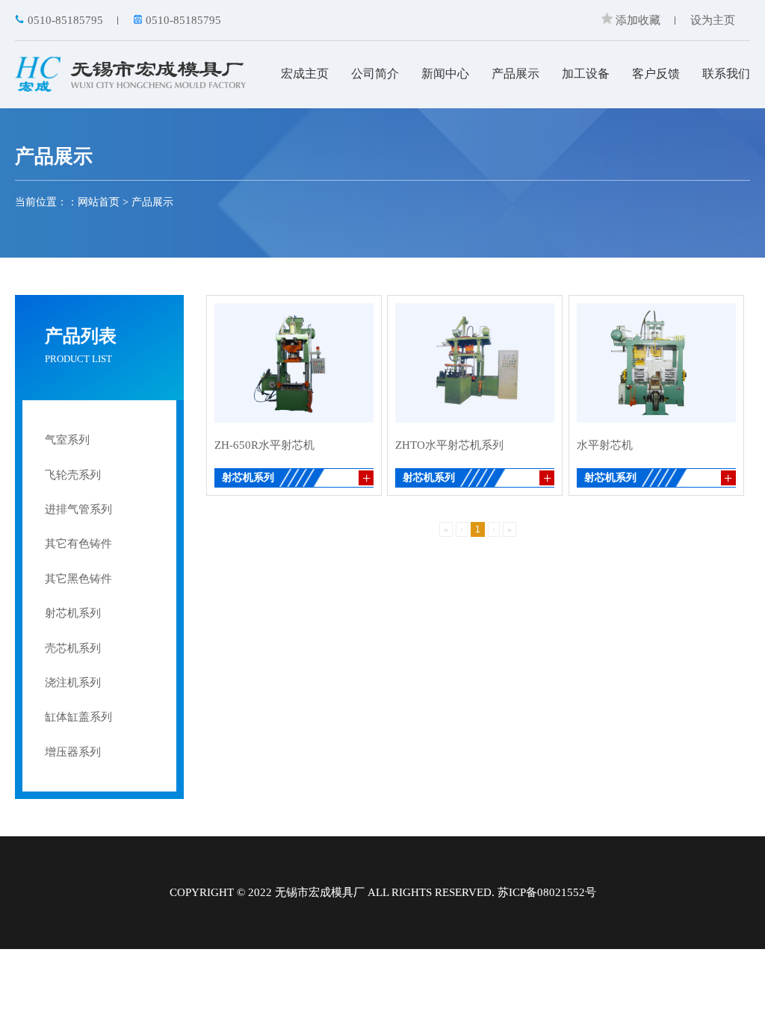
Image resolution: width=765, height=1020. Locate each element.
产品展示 (515, 73)
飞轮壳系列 (73, 475)
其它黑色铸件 (78, 579)
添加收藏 (636, 20)
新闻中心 (445, 73)
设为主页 (712, 20)
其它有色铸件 (78, 544)
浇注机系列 (73, 682)
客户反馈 (656, 73)
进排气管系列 (78, 509)
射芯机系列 (73, 613)
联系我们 (726, 73)
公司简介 (375, 73)
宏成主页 (305, 73)
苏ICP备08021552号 (547, 892)
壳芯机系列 (73, 648)
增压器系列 (73, 752)
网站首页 (99, 202)
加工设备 (586, 73)
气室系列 (67, 440)
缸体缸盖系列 (78, 717)
